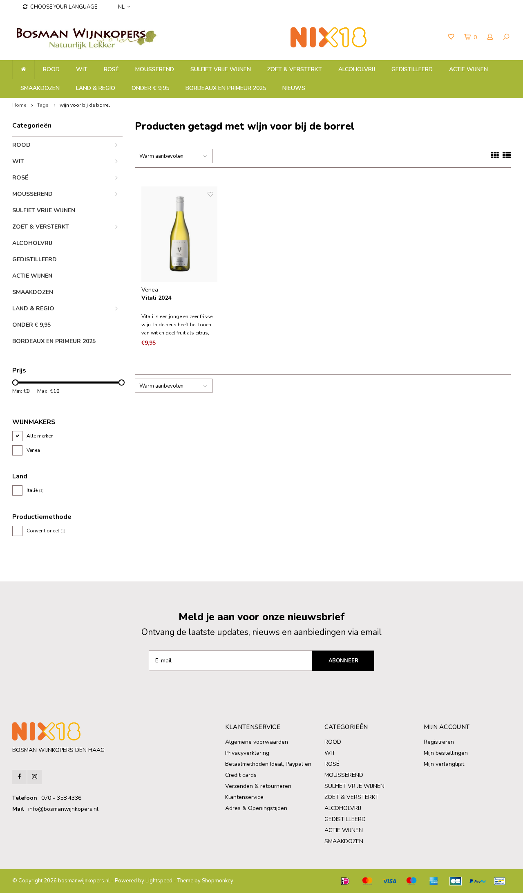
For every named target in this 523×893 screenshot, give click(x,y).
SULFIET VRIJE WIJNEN (220, 69)
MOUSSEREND (154, 69)
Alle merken (40, 436)
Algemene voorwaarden (256, 742)
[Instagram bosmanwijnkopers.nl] (34, 777)
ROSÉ (111, 69)
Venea (33, 450)
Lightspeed (158, 880)
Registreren (439, 742)
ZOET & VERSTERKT (294, 69)
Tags (43, 105)
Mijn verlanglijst (444, 764)
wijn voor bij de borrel (85, 105)
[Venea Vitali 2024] (179, 234)
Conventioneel (46, 530)
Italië (35, 490)
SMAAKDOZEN (40, 88)
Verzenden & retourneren (258, 786)
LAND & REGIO (95, 88)
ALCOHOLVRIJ (356, 69)
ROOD (51, 69)
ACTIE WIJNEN (468, 69)
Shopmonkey (217, 880)
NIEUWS (293, 88)
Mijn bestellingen (446, 753)
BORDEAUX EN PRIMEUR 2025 (226, 88)
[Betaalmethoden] (345, 881)
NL (121, 7)
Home (19, 105)
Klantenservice (244, 797)
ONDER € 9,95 (150, 88)
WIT (81, 69)
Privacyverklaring (247, 753)
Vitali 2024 (156, 298)
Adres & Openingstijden (256, 808)
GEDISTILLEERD (412, 69)
